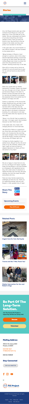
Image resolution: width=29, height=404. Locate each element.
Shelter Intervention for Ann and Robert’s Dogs (13, 285)
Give (11, 400)
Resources (15, 400)
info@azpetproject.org (9, 351)
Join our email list (10, 365)
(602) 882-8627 (7, 349)
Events (21, 400)
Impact (6, 400)
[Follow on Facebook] (4, 373)
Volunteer (14, 326)
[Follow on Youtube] (12, 373)
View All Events (14, 207)
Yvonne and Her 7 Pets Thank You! (13, 262)
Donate (14, 319)
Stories (10, 402)
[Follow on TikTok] (17, 373)
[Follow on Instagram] (7, 373)
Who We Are (16, 402)
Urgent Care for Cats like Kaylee (13, 239)
